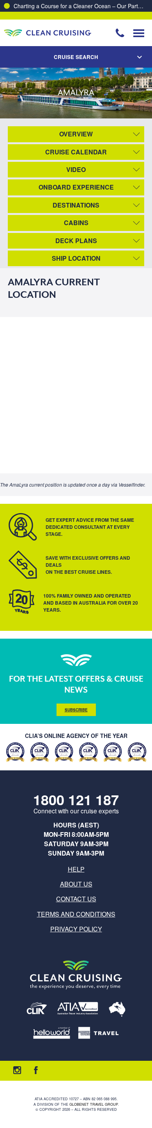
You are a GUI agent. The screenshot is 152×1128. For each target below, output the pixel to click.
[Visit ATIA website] (77, 1009)
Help (76, 869)
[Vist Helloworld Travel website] (51, 1033)
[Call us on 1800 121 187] (120, 32)
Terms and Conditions (76, 914)
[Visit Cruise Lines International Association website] (36, 1009)
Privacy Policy (76, 928)
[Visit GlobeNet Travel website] (117, 1009)
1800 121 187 (76, 799)
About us (76, 883)
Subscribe (76, 710)
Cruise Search (76, 57)
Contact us (76, 898)
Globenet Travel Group (93, 1104)
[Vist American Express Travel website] (98, 1033)
